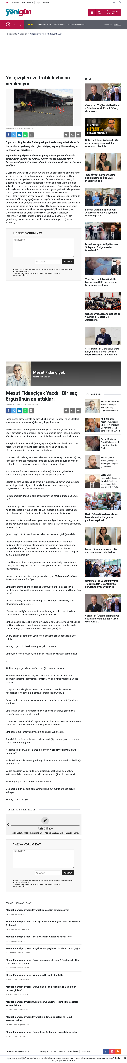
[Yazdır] (31, 134)
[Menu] (92, 12)
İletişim (62, 1052)
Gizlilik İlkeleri (73, 1052)
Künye (53, 1052)
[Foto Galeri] (119, 2)
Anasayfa (13, 34)
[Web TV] (113, 2)
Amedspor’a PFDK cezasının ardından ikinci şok (58, 24)
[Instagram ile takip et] (112, 1051)
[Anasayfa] (7, 2)
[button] (66, 134)
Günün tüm (112, 24)
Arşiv (38, 2)
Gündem (23, 34)
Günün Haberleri (27, 2)
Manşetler (15, 2)
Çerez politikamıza (61, 1061)
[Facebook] (8, 134)
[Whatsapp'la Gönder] (25, 134)
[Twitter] (13, 134)
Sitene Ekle (47, 2)
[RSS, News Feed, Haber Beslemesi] (118, 1051)
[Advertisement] (63, 56)
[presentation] (15, 24)
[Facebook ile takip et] (106, 1051)
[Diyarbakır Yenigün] (18, 12)
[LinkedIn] (19, 134)
